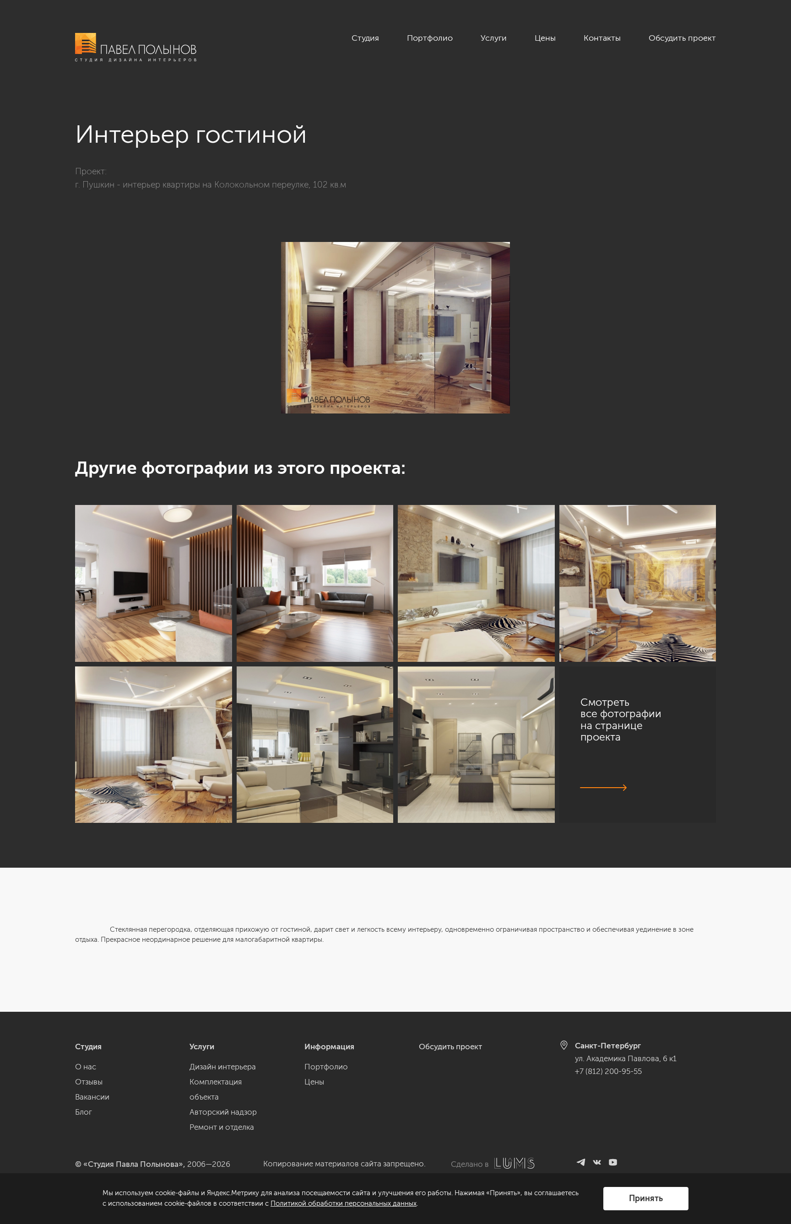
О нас (85, 1066)
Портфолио (430, 38)
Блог (83, 1112)
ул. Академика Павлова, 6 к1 (626, 1058)
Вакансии (92, 1096)
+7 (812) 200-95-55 (608, 1071)
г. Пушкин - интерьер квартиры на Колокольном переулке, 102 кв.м (210, 184)
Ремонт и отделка (222, 1127)
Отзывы (89, 1081)
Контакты (602, 38)
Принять (646, 1198)
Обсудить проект (682, 38)
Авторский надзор (223, 1112)
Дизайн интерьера (223, 1066)
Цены (545, 38)
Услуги (494, 38)
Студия (365, 38)
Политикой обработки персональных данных (344, 1203)
